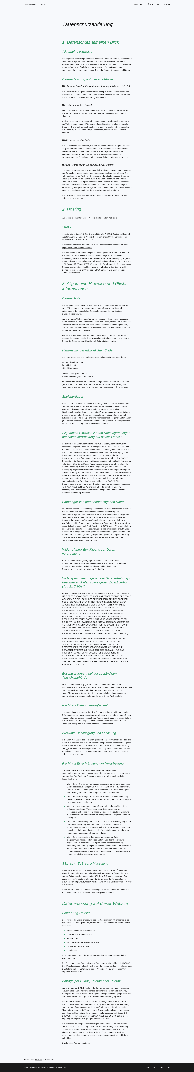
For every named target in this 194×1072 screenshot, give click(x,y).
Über (150, 4)
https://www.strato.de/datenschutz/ (77, 248)
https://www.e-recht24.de (79, 1043)
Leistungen (163, 4)
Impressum (150, 1067)
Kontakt (138, 4)
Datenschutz (164, 1067)
